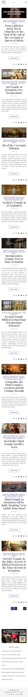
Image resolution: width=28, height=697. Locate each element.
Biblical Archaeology (11, 20)
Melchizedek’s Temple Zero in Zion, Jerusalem (14, 258)
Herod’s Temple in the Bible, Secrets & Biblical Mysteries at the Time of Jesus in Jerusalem (14, 564)
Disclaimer (13, 692)
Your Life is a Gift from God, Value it (11, 654)
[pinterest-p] (16, 694)
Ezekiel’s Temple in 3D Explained (14, 204)
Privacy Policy (7, 692)
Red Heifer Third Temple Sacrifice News (14, 444)
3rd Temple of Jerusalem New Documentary (14, 89)
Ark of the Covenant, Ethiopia (14, 146)
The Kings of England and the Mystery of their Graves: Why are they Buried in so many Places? (14, 661)
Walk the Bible (18, 200)
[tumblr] (18, 694)
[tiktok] (14, 694)
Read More (14, 58)
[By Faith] (4, 2)
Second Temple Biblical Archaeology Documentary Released (14, 321)
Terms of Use (20, 692)
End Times (15, 81)
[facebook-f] (6, 694)
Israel (18, 198)
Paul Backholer (12, 21)
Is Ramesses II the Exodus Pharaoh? (11, 651)
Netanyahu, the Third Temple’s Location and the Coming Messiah (14, 386)
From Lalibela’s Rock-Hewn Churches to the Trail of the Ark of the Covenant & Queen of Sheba (14, 33)
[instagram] (9, 694)
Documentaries (17, 313)
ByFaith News (6, 81)
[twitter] (11, 694)
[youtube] (21, 694)
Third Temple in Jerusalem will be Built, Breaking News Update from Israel (14, 504)
